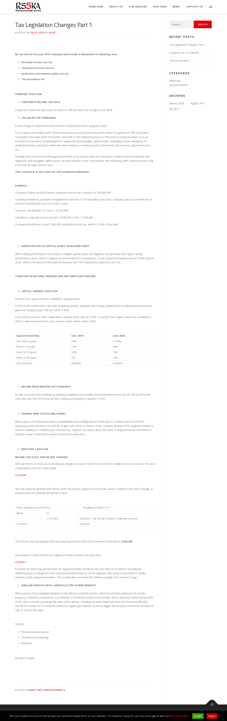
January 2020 (176, 103)
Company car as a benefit (184, 52)
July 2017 (174, 109)
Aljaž (52, 32)
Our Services (138, 6)
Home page (96, 6)
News (176, 6)
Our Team (160, 6)
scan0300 (20, 475)
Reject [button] (212, 716)
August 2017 (197, 103)
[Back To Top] (212, 704)
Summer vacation (179, 60)
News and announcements (47, 690)
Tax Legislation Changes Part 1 (187, 44)
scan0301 (20, 562)
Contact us (194, 6)
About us (116, 6)
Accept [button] (197, 716)
